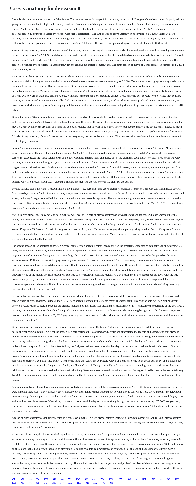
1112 (95, 483)
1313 (70, 483)
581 (30, 483)
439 (94, 479)
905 (22, 483)
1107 (144, 479)
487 (13, 479)
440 (54, 479)
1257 (120, 479)
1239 (177, 479)
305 (30, 479)
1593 (153, 479)
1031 (14, 483)
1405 (54, 483)
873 (45, 483)
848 (111, 483)
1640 (78, 479)
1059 (22, 479)
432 (86, 479)
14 (136, 479)
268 (62, 483)
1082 (46, 479)
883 (168, 479)
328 (87, 483)
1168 (79, 483)
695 (37, 483)
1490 (129, 479)
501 (161, 479)
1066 (111, 479)
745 (62, 479)
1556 (102, 479)
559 (69, 479)
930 (37, 479)
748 (103, 483)
